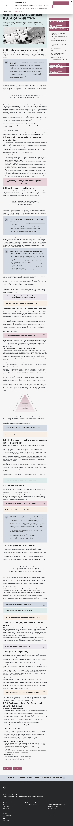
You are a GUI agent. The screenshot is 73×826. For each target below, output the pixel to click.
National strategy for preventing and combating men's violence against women (28, 229)
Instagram (8, 815)
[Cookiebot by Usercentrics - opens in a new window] (7, 11)
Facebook (8, 818)
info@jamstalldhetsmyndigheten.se (57, 804)
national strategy (11, 352)
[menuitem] (59, 19)
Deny (61, 6)
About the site (6, 808)
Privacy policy (6, 806)
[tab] (14, 803)
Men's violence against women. (18, 379)
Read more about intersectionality (10, 331)
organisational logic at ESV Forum (21, 688)
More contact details (52, 808)
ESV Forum (14, 292)
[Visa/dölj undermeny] (67, 22)
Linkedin (7, 820)
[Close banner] (71, 1)
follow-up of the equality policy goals (32, 226)
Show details (17, 11)
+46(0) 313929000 (54, 806)
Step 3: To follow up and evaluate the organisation (35, 778)
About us (5, 804)
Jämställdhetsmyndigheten (31, 804)
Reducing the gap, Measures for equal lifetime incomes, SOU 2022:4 (26, 228)
